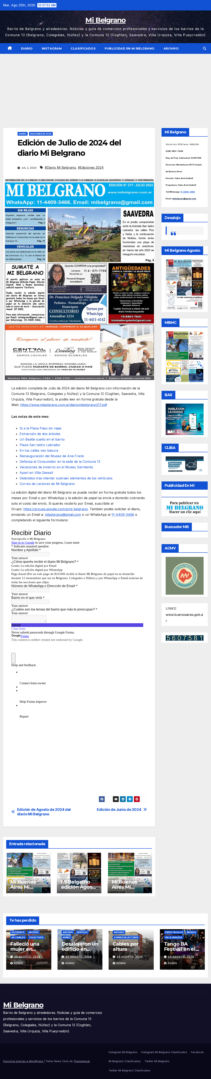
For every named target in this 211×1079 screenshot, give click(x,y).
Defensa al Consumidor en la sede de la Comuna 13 (60, 461)
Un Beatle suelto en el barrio (42, 439)
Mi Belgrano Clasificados (125, 1061)
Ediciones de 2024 (41, 134)
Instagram (52, 48)
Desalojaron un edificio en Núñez (80, 949)
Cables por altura (125, 946)
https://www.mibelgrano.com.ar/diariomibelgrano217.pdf (63, 405)
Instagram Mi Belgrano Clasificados (164, 1052)
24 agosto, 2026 (130, 956)
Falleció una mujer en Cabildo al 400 (27, 949)
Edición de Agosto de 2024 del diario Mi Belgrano (44, 811)
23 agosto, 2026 (181, 956)
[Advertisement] (105, 84)
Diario (27, 48)
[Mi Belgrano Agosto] (185, 284)
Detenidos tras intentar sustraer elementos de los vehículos (66, 478)
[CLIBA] (185, 464)
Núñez (67, 937)
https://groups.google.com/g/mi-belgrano (55, 509)
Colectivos (36, 937)
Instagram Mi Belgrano (123, 1052)
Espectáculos (174, 932)
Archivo (171, 48)
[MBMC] (185, 356)
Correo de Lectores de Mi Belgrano (47, 484)
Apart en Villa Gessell (36, 473)
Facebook (197, 1052)
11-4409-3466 (122, 514)
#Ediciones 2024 (91, 167)
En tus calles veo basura (39, 450)
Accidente (18, 932)
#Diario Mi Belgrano (60, 167)
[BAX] (185, 419)
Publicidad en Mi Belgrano (130, 48)
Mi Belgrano (105, 20)
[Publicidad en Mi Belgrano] (185, 507)
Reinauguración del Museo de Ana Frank (52, 456)
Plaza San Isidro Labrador (40, 445)
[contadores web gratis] (185, 638)
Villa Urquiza (173, 937)
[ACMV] (185, 575)
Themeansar (82, 1061)
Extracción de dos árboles (40, 434)
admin (18, 963)
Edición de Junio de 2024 (119, 809)
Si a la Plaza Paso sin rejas (40, 428)
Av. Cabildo (18, 937)
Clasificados (83, 48)
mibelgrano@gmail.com (63, 514)
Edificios (82, 932)
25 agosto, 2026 (27, 956)
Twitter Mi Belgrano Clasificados (129, 1070)
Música (191, 932)
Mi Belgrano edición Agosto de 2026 (79, 887)
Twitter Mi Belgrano (157, 1061)
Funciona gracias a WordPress (23, 1061)
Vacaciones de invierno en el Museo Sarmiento (56, 467)
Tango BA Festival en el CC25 (179, 949)
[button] (204, 48)
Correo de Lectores (126, 937)
